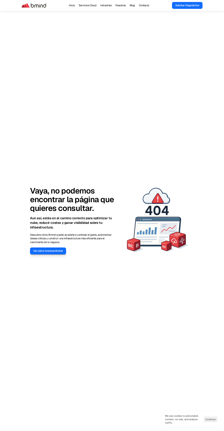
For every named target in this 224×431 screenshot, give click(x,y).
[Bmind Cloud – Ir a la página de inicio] (33, 5)
